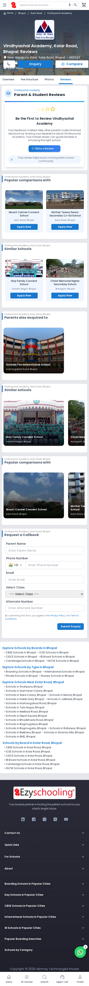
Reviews (65, 79)
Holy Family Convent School (24, 282)
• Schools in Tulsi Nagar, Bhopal (24, 707)
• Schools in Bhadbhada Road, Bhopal (28, 720)
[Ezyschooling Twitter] (55, 819)
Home (10, 13)
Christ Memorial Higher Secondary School (65, 282)
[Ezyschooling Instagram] (44, 819)
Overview (8, 79)
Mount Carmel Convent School (24, 214)
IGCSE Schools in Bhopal (63, 661)
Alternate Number (19, 601)
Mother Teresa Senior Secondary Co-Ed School (65, 214)
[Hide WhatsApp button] (85, 947)
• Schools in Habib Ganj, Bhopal (24, 699)
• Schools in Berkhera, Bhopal (22, 732)
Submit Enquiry (71, 626)
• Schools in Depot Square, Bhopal (25, 715)
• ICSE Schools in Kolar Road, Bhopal (27, 751)
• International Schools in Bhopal (63, 671)
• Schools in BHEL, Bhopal (19, 736)
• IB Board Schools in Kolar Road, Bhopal (29, 760)
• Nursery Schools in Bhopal (56, 676)
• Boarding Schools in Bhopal (22, 671)
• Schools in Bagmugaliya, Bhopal (26, 724)
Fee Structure (29, 79)
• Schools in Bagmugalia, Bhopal (25, 728)
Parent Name (16, 544)
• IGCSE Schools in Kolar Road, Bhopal (28, 768)
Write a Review (46, 148)
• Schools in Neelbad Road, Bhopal (26, 711)
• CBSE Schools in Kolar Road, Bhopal (27, 747)
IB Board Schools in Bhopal (57, 656)
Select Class (15, 587)
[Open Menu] (4, 5)
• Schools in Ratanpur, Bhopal (67, 728)
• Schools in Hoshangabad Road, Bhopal (30, 703)
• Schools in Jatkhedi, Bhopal (64, 699)
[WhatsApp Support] (80, 952)
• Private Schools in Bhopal (21, 676)
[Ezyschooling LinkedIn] (23, 819)
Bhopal (22, 13)
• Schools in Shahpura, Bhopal (23, 686)
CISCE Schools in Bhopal (21, 656)
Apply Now (24, 227)
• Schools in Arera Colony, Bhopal (25, 695)
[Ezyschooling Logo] (13, 5)
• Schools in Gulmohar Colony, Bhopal (28, 691)
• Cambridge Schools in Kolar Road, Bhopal (31, 764)
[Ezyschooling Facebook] (33, 819)
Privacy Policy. (57, 615)
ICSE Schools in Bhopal (54, 652)
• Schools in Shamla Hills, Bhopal (63, 732)
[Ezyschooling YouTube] (66, 819)
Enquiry (35, 64)
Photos (49, 79)
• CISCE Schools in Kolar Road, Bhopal (28, 755)
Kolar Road (36, 13)
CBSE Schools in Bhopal (21, 652)
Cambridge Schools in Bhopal (25, 661)
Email (10, 573)
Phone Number (17, 558)
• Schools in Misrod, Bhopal (65, 695)
